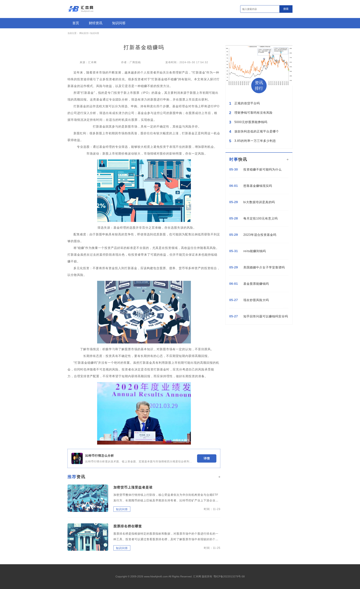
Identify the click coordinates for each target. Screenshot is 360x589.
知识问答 (119, 23)
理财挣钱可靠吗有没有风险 (253, 112)
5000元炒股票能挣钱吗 (250, 122)
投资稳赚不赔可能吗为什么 (262, 169)
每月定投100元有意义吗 (260, 218)
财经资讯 (95, 23)
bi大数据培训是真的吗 (259, 202)
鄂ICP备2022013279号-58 (229, 576)
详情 (207, 458)
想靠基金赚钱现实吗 (257, 185)
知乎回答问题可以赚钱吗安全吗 (265, 316)
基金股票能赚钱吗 (256, 283)
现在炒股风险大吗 (256, 300)
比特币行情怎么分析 (99, 455)
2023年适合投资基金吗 (259, 234)
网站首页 (83, 33)
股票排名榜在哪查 (127, 526)
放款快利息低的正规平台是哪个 (256, 131)
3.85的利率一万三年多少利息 (255, 140)
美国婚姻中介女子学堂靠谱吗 (264, 267)
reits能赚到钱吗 (254, 251)
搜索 (286, 8)
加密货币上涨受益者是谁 (133, 487)
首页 (75, 23)
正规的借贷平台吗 (247, 103)
